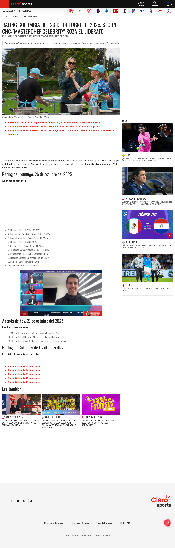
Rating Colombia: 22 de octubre (24, 378)
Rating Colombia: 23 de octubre (24, 374)
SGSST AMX (125, 523)
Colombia (15, 16)
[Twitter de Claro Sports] (11, 501)
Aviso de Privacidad (104, 523)
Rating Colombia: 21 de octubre (24, 382)
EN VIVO (141, 5)
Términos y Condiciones (55, 523)
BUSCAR (155, 5)
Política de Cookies (80, 523)
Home (6, 16)
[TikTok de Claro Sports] (31, 501)
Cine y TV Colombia (30, 16)
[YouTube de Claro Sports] (18, 501)
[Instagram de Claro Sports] (24, 501)
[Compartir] (167, 522)
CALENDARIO (9, 11)
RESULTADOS (25, 11)
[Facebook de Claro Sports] (5, 501)
